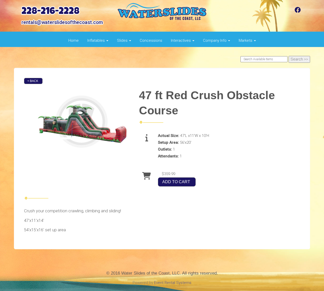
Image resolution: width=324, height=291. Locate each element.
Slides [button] (123, 40)
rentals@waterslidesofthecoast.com (62, 22)
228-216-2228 (50, 12)
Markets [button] (246, 40)
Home (73, 40)
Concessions (151, 40)
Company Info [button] (215, 40)
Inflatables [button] (96, 40)
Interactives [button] (181, 40)
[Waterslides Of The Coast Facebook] (298, 11)
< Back (32, 81)
